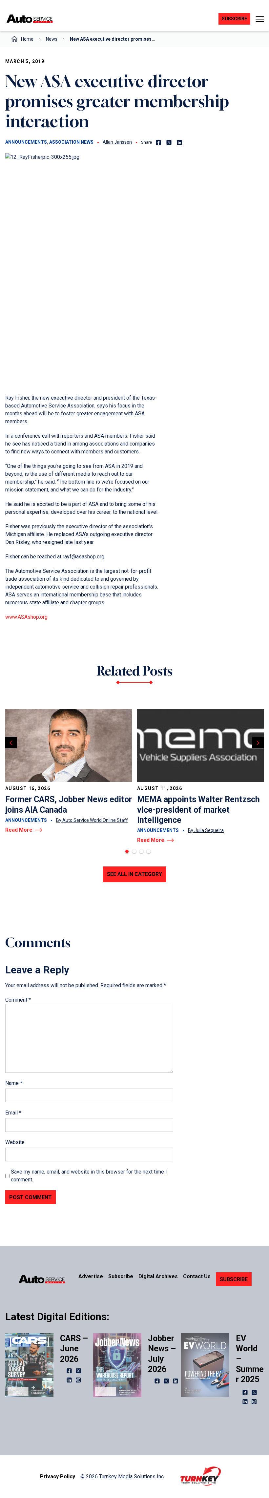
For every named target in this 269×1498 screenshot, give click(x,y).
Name (13, 1083)
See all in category (134, 874)
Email (13, 1113)
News (51, 39)
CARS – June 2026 (74, 1349)
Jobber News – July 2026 (162, 1354)
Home (27, 39)
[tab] (127, 851)
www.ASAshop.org (26, 617)
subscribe (234, 18)
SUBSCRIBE (234, 1279)
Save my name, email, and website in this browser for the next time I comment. (89, 1176)
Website (15, 1142)
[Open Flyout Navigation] (260, 19)
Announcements (26, 142)
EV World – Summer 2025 (250, 1359)
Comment (18, 1000)
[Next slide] (258, 742)
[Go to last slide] (11, 742)
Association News (71, 142)
